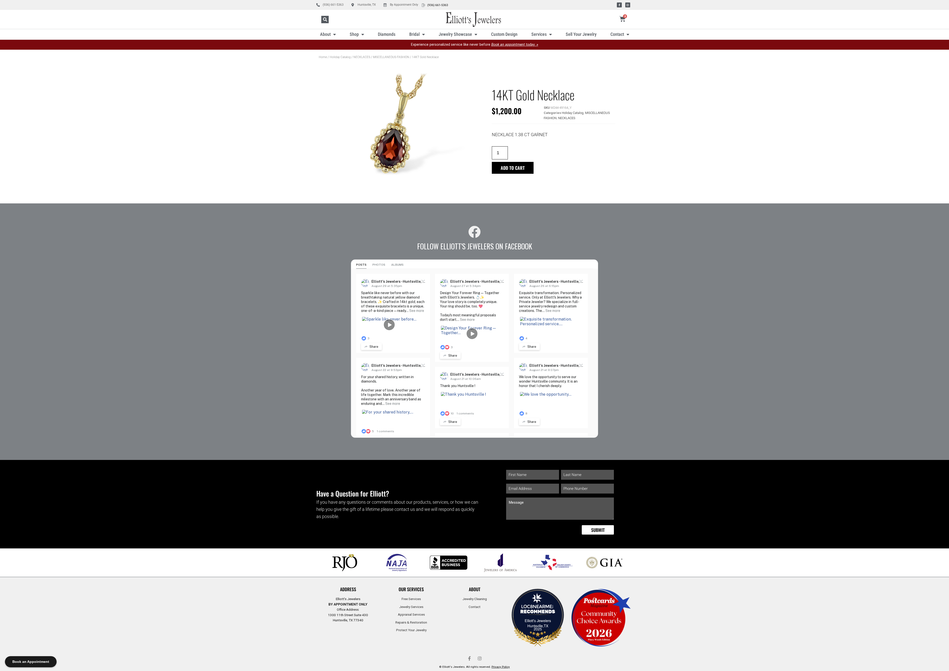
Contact (617, 34)
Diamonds (386, 34)
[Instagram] (627, 4)
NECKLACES (361, 57)
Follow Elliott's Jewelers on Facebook (474, 246)
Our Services (411, 589)
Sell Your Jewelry (581, 34)
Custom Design (504, 34)
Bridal (414, 34)
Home (323, 57)
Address (348, 589)
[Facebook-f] (619, 4)
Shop (354, 34)
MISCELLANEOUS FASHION (391, 57)
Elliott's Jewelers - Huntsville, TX (399, 281)
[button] (325, 19)
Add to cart (513, 168)
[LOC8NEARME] (538, 608)
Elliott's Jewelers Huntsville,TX (538, 623)
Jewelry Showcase (455, 34)
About (325, 34)
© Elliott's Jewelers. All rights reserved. (474, 667)
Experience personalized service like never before (474, 45)
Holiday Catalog (340, 57)
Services (539, 34)
